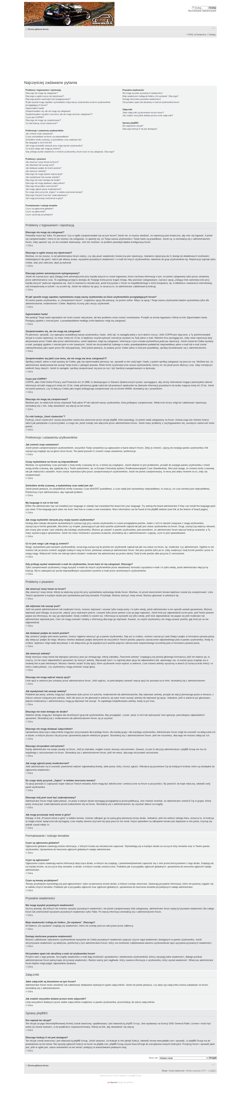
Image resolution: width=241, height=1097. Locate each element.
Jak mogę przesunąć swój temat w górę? (44, 198)
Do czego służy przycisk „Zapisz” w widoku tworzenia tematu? (54, 192)
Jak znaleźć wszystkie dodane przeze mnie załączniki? (147, 115)
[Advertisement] (107, 57)
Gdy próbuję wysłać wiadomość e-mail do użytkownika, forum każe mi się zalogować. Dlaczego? (70, 151)
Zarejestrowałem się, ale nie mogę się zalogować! (48, 111)
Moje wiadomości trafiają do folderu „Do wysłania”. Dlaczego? (150, 96)
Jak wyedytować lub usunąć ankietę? (43, 177)
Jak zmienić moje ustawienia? (39, 133)
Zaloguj (212, 34)
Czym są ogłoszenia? (35, 211)
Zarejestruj (201, 34)
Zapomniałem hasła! (35, 108)
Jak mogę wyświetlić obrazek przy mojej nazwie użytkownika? (54, 145)
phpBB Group (133, 1023)
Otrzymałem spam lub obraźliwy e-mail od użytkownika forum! (150, 102)
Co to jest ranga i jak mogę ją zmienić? (43, 148)
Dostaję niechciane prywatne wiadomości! (141, 99)
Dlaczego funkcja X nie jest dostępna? (139, 129)
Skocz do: (153, 1058)
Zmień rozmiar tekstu (213, 28)
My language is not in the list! (39, 142)
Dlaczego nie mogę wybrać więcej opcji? (44, 174)
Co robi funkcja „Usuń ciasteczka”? (42, 123)
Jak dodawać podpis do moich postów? (43, 168)
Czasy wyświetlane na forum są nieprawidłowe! (47, 136)
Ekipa (164, 1070)
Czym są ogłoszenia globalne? (39, 208)
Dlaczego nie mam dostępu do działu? (43, 180)
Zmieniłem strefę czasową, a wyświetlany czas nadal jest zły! (53, 139)
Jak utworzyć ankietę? (36, 171)
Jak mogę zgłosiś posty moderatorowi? (43, 189)
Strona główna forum (38, 29)
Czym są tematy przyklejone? (39, 214)
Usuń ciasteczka (176, 1070)
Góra (30, 245)
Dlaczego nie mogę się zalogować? (42, 93)
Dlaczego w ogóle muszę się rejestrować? (45, 96)
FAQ (191, 34)
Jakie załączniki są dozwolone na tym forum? (143, 112)
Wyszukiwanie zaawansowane (202, 11)
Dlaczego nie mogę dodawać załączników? (45, 183)
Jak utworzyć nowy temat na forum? (42, 162)
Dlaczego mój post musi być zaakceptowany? (47, 195)
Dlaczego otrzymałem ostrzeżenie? (42, 186)
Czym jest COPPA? (35, 117)
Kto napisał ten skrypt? (132, 126)
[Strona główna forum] (120, 14)
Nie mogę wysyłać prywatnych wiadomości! (142, 93)
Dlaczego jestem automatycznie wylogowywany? (48, 99)
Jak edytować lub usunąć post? (40, 165)
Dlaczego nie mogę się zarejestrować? (43, 120)
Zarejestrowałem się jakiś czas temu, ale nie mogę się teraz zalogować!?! (59, 114)
